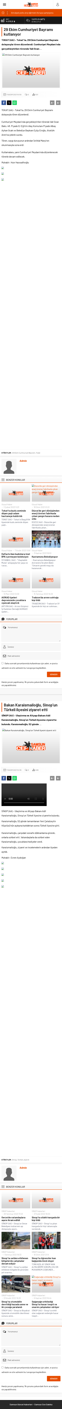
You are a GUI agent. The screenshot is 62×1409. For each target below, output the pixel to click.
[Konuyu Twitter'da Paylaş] (9, 102)
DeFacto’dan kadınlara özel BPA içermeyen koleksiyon (16, 555)
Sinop (14, 1160)
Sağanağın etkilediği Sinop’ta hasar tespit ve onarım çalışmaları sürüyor (45, 1304)
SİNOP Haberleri (8, 1211)
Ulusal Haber (7, 504)
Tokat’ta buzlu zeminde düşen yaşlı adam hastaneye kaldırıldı (14, 513)
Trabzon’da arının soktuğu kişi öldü (45, 598)
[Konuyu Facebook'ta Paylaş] (4, 102)
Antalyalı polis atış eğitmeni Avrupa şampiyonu (32, 12)
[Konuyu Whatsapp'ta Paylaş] (14, 102)
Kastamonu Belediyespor (45, 556)
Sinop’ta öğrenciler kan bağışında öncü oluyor (44, 1259)
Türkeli (20, 1160)
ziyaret (26, 1160)
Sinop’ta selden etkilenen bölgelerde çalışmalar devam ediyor (15, 1261)
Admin (23, 460)
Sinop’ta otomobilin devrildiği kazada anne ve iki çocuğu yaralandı (15, 1304)
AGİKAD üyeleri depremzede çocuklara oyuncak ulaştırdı (14, 600)
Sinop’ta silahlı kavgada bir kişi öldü (46, 1218)
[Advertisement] (31, 315)
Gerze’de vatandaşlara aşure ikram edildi (13, 1218)
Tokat (38, 453)
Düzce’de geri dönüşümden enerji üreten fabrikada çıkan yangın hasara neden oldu (45, 514)
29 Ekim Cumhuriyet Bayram (23, 453)
